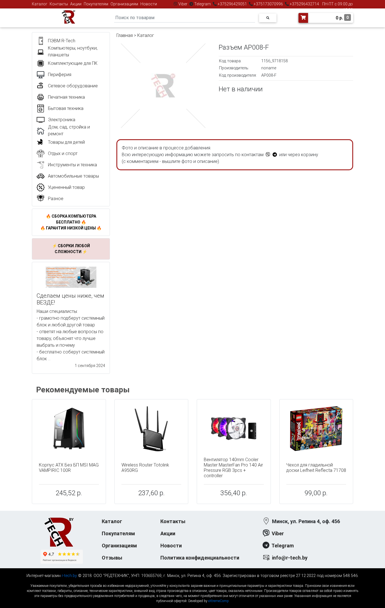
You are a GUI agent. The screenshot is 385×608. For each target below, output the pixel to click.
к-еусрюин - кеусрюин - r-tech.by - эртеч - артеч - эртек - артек (192, 581)
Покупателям (96, 4)
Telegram (202, 4)
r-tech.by (69, 575)
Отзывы (112, 558)
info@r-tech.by (289, 558)
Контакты (59, 4)
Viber (183, 4)
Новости (148, 4)
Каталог (39, 4)
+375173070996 (268, 4)
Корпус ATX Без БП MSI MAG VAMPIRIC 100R (69, 467)
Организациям (124, 4)
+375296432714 (304, 4)
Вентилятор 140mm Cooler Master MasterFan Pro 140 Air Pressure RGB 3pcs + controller (233, 468)
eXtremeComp (218, 601)
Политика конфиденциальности (199, 558)
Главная (124, 35)
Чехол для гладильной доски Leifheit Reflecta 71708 (316, 467)
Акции (75, 4)
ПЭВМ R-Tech (61, 40)
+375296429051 (232, 4)
